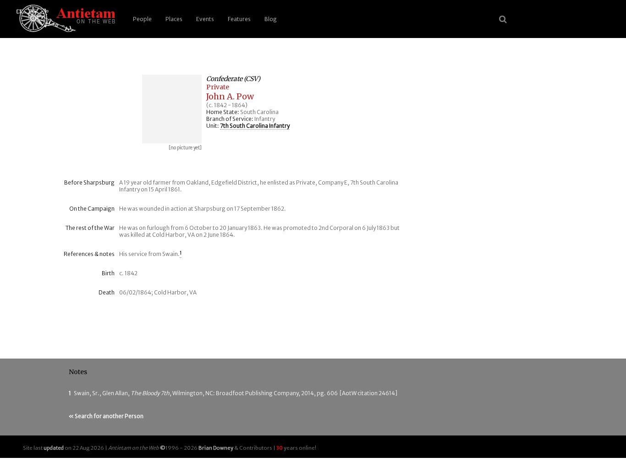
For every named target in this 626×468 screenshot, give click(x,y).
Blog (270, 19)
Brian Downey (215, 448)
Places (173, 19)
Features (239, 19)
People (142, 19)
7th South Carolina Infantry (255, 125)
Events (205, 19)
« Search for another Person (106, 416)
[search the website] (503, 19)
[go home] (64, 19)
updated (54, 448)
